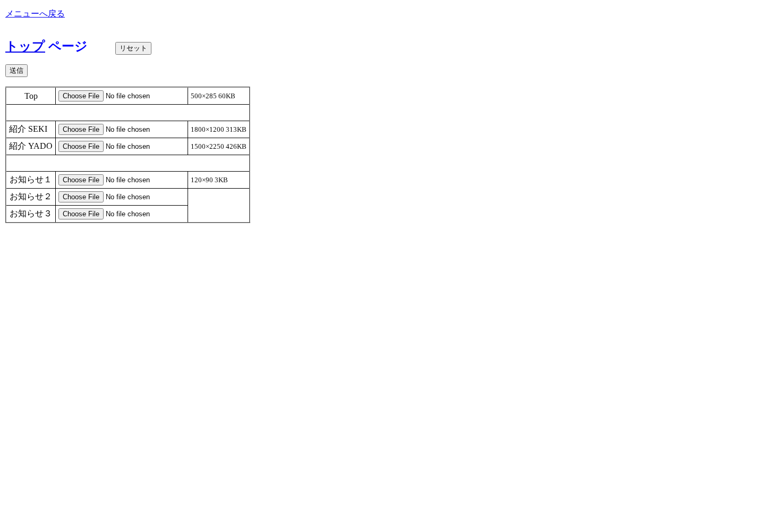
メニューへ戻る (35, 13)
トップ (25, 46)
